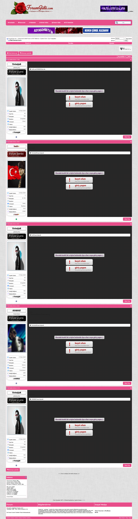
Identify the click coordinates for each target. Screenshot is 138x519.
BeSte (96, 512)
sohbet (28, 517)
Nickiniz (113, 38)
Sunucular (22, 22)
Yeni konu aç (12, 53)
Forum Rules (10, 496)
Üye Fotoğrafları (52, 38)
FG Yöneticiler (69, 22)
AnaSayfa (12, 22)
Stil (129, 56)
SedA (33, 69)
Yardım (70, 43)
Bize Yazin (122, 517)
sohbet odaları (10, 517)
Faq (127, 517)
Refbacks (9, 494)
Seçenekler (121, 56)
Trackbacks (10, 491)
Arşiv (130, 517)
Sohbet (24, 517)
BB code (9, 486)
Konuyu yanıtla (26, 53)
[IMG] (8, 489)
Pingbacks (9, 492)
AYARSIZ (38, 69)
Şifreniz (113, 40)
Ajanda (111, 43)
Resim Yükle (56, 22)
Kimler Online (44, 22)
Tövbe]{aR (34, 153)
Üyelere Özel (43, 38)
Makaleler (33, 22)
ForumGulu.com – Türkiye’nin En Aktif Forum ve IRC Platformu (23, 38)
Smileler (9, 488)
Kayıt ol (28, 43)
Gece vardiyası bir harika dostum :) (69, 473)
